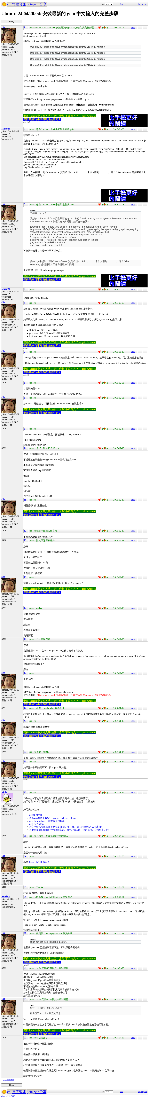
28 (25, 968)
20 (25, 751)
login (140, 4)
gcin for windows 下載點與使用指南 (47, 821)
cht (9, 4)
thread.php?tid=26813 (39, 862)
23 (25, 835)
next (11, 1079)
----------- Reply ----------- (11, 22)
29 (25, 999)
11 (25, 499)
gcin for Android (37, 824)
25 (25, 887)
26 (25, 896)
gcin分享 (39, 4)
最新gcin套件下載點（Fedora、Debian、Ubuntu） (54, 818)
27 (25, 933)
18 (25, 708)
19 (25, 720)
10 (25, 448)
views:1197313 (8, 1096)
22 (25, 792)
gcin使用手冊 (35, 815)
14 (25, 577)
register (144, 4)
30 (25, 1037)
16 (25, 639)
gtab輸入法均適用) (92, 826)
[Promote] (99, 27)
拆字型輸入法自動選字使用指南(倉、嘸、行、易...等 (56, 826)
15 (25, 608)
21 (25, 761)
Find (121, 4)
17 (25, 673)
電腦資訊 (19, 4)
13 (25, 540)
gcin (30, 4)
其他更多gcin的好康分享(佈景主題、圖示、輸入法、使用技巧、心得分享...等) (69, 829)
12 (25, 530)
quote (133, 28)
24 (25, 856)
